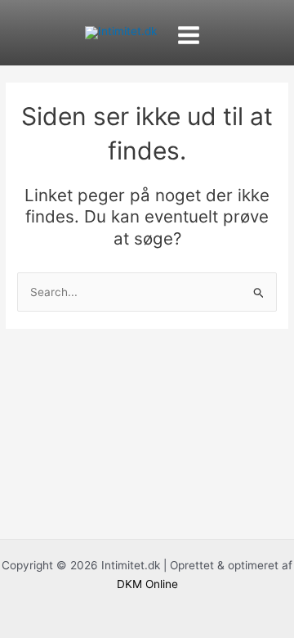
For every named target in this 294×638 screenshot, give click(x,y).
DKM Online (147, 584)
